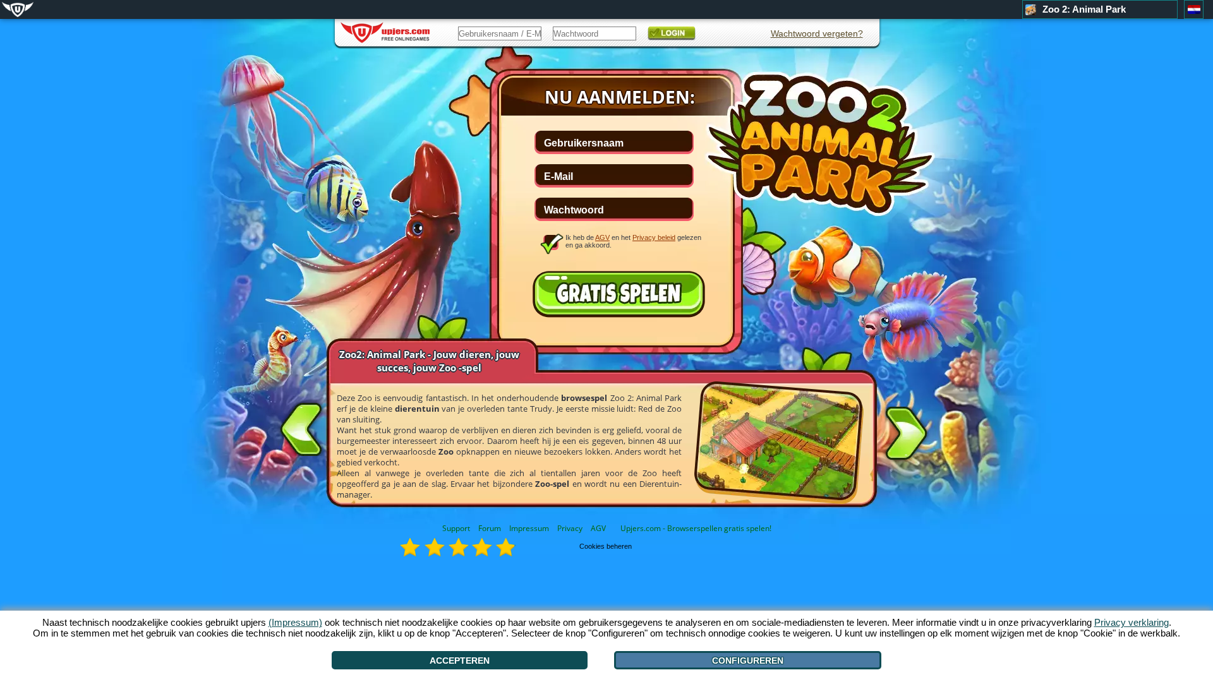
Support (456, 528)
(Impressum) (295, 622)
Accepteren (460, 660)
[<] (301, 427)
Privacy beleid (653, 237)
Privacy (569, 528)
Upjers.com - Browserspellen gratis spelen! (695, 528)
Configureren (747, 660)
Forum (489, 528)
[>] (906, 436)
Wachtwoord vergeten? (817, 33)
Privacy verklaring (1131, 622)
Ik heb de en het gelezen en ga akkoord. (633, 241)
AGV (598, 528)
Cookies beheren (605, 546)
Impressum (529, 528)
